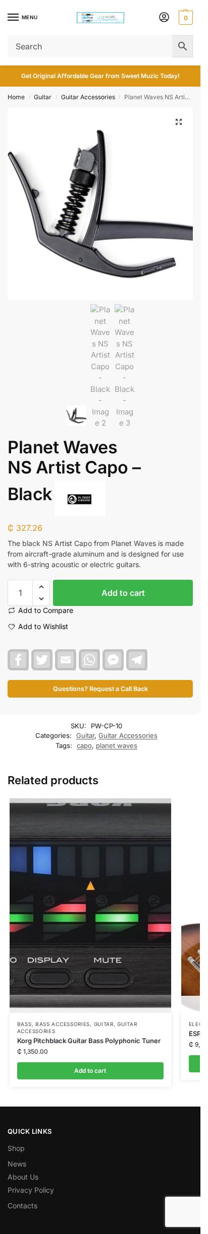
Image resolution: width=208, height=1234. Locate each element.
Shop (16, 1148)
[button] (184, 18)
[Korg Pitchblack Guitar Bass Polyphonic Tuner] (90, 905)
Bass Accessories (62, 1024)
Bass (24, 1024)
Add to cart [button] (90, 1070)
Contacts (22, 1205)
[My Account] (164, 18)
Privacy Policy (31, 1190)
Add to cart (123, 593)
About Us (23, 1177)
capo (84, 745)
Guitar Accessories (88, 97)
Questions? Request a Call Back (100, 689)
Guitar (42, 97)
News (17, 1163)
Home (16, 97)
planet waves (116, 745)
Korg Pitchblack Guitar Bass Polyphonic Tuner (89, 1041)
